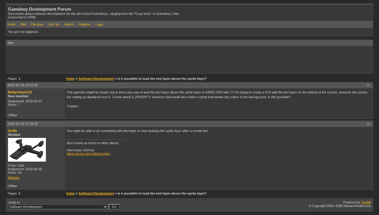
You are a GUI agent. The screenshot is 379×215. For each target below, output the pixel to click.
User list (54, 24)
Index (12, 24)
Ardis (12, 131)
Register (85, 24)
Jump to (14, 202)
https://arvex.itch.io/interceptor (88, 153)
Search (69, 24)
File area (37, 24)
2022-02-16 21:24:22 (23, 123)
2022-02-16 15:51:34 (23, 85)
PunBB (366, 202)
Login (99, 24)
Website (14, 177)
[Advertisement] (114, 59)
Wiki (23, 24)
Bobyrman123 (20, 92)
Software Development (96, 78)
